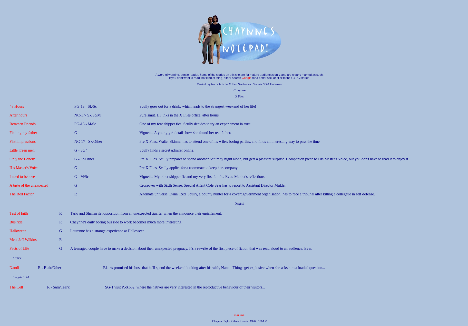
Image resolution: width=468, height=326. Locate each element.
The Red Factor (22, 194)
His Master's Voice (24, 168)
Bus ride (16, 222)
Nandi (14, 268)
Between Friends (23, 124)
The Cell (16, 287)
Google (247, 78)
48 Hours (17, 106)
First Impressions (23, 141)
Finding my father (23, 133)
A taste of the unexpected (29, 185)
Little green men (22, 150)
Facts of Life (19, 248)
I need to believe (22, 176)
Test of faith (19, 213)
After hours (18, 115)
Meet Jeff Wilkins (23, 240)
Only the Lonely (22, 159)
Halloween (18, 231)
